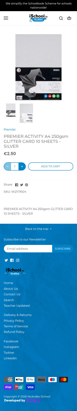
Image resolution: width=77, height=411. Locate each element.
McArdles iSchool (39, 396)
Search (9, 300)
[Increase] (22, 166)
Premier (10, 129)
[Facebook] (11, 260)
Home (8, 283)
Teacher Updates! (17, 305)
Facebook (11, 341)
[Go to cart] (69, 18)
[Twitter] (6, 260)
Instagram (11, 347)
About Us (11, 288)
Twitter (9, 352)
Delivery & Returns (18, 315)
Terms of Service (16, 326)
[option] (38, 67)
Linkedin (10, 358)
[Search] (61, 18)
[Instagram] (17, 260)
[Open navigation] (6, 18)
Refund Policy (14, 332)
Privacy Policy (14, 320)
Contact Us (12, 294)
